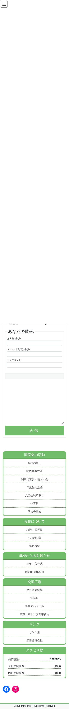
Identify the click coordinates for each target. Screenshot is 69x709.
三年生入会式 (34, 563)
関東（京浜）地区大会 (34, 479)
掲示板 (34, 598)
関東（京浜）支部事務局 (34, 614)
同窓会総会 (34, 511)
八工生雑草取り (34, 495)
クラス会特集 (34, 589)
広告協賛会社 (34, 640)
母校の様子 (34, 462)
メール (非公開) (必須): (18, 349)
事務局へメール (34, 606)
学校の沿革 (34, 537)
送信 (34, 431)
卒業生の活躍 (34, 487)
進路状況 (34, 545)
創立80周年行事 (34, 572)
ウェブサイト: (14, 360)
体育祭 (34, 503)
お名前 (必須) (14, 338)
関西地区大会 (34, 471)
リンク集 (34, 632)
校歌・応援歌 (34, 529)
